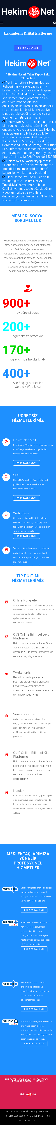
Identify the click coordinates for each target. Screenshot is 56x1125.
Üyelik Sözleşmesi (22, 1081)
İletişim (39, 1081)
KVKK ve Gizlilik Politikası (33, 1079)
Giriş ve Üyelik (29, 48)
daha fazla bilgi (26, 463)
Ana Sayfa (10, 1079)
